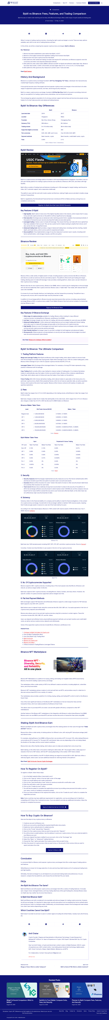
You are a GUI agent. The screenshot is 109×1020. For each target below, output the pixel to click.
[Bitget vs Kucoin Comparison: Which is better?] (22, 990)
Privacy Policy (91, 1011)
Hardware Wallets (81, 3)
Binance (56, 433)
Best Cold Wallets (94, 3)
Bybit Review (28, 71)
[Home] (50, 9)
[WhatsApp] (79, 34)
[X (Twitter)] (46, 34)
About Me (61, 1011)
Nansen (83, 544)
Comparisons (56, 3)
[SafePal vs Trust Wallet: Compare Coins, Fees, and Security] (54, 990)
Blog (67, 1011)
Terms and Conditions (101, 1013)
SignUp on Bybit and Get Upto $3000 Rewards (54, 205)
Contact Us (72, 1011)
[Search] (101, 3)
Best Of (65, 3)
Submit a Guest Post (102, 1011)
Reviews (71, 3)
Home (85, 1011)
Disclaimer (79, 1011)
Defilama (32, 510)
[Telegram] (63, 34)
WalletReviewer (21, 1017)
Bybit (56, 470)
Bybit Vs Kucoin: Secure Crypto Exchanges (40, 761)
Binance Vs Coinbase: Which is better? (40, 340)
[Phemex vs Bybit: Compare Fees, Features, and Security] (87, 990)
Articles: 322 (32, 956)
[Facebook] (29, 34)
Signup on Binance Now (54, 307)
